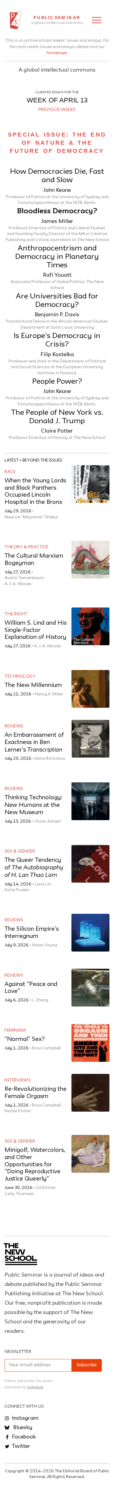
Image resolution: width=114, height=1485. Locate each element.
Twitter (20, 1446)
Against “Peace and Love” (31, 988)
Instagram (25, 1418)
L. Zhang (40, 1000)
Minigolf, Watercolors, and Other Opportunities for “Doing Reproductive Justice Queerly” (35, 1164)
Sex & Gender (20, 851)
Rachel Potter (18, 1111)
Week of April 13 (57, 100)
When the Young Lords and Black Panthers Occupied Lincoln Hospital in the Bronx (35, 491)
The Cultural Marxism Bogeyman (34, 559)
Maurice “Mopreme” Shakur (31, 517)
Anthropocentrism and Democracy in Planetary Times (57, 257)
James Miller (57, 221)
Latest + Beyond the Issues (33, 460)
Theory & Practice (27, 547)
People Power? (57, 381)
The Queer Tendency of (34, 868)
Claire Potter (57, 431)
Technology (20, 676)
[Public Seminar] (16, 20)
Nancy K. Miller (49, 694)
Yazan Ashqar (47, 821)
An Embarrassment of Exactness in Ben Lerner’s (34, 743)
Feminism (15, 1030)
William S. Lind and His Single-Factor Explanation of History (36, 630)
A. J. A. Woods (18, 584)
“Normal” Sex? (25, 1039)
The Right (16, 614)
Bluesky (22, 1427)
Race (10, 472)
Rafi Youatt (57, 275)
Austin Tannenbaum (24, 578)
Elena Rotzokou (50, 758)
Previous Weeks (57, 109)
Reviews (14, 726)
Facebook (23, 1437)
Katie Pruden (17, 890)
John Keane (57, 190)
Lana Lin (43, 884)
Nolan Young (44, 945)
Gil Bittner (46, 1188)
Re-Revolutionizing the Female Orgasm (36, 1093)
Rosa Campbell (46, 1048)
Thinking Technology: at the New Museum (33, 805)
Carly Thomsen (19, 1194)
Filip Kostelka (57, 354)
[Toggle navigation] (96, 20)
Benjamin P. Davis (57, 314)
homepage (57, 52)
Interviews (18, 1080)
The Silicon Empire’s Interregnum (32, 932)
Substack (35, 1387)
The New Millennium (33, 685)
